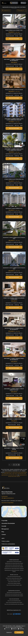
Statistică (15, 628)
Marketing (21, 628)
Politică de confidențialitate (8, 544)
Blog (3, 531)
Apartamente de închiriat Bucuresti (14, 592)
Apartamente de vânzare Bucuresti (14, 561)
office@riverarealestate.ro (8, 498)
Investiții (4, 526)
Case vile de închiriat (14, 598)
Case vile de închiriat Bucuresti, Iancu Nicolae (14, 604)
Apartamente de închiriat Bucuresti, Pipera (14, 594)
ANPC (3, 538)
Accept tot (19, 632)
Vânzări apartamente (14, 559)
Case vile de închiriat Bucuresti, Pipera (14, 602)
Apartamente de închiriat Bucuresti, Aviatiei (14, 595)
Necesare (8, 628)
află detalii (18, 625)
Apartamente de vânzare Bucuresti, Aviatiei (14, 566)
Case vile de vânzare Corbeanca (14, 579)
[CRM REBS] (17, 614)
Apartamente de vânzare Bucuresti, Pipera (14, 563)
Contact (4, 534)
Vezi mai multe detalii (14, 38)
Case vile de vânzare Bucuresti (14, 576)
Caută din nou (6, 10)
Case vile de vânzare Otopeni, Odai (14, 585)
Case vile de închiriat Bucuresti (14, 600)
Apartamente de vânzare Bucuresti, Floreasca (14, 568)
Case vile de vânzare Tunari (14, 581)
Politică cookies (5, 541)
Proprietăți (4, 520)
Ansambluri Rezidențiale (8, 523)
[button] (25, 10)
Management (5, 529)
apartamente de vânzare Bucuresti (13, 472)
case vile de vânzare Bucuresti (19, 473)
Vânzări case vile (14, 574)
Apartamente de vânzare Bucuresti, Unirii (14, 565)
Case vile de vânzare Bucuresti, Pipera (14, 578)
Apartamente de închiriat (14, 590)
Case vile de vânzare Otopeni (14, 583)
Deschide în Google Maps (7, 502)
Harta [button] (23, 26)
